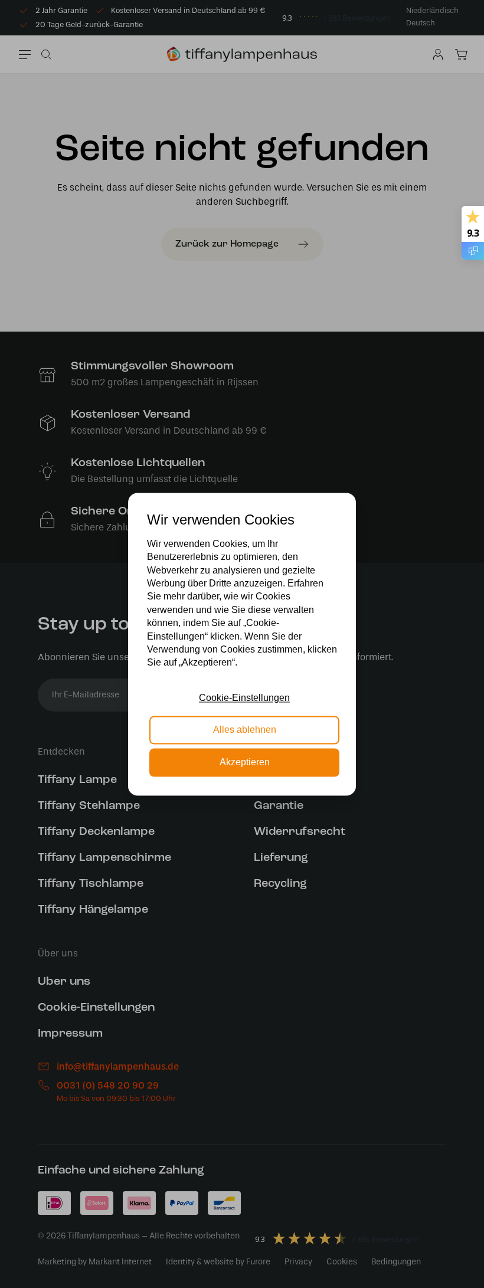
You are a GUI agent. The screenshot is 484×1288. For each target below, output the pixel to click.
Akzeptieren (245, 762)
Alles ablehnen (244, 730)
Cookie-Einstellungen (244, 698)
